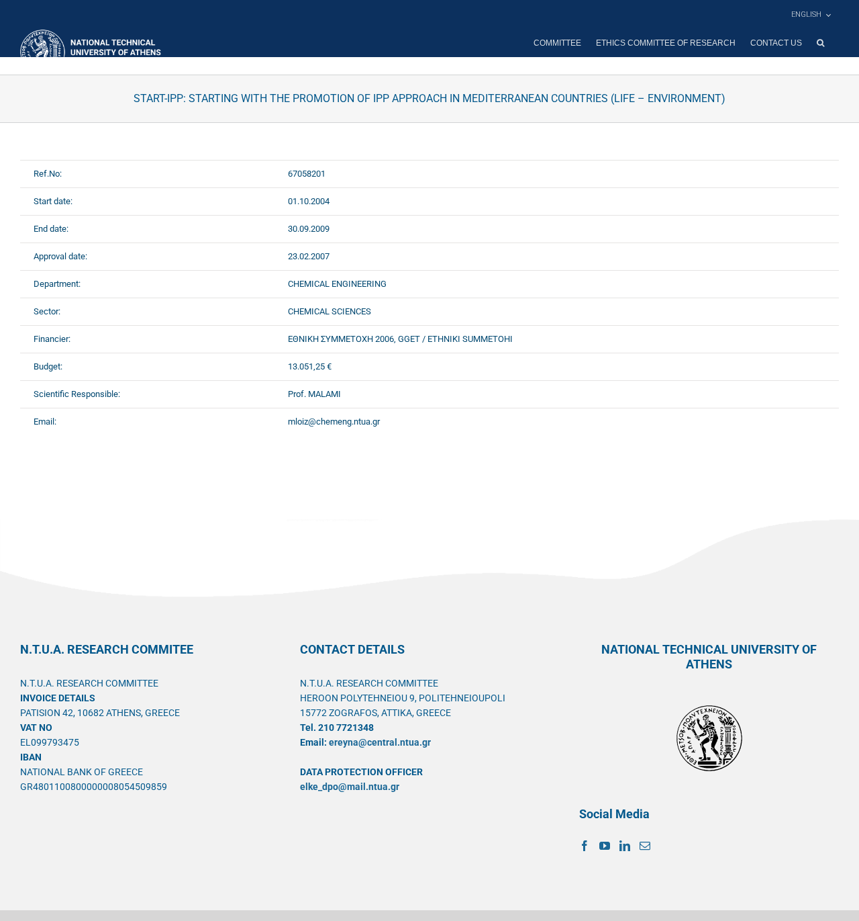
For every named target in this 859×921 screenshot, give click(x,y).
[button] (820, 43)
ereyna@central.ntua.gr (380, 742)
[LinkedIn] (624, 845)
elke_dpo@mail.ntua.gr (349, 786)
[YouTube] (604, 845)
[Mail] (645, 845)
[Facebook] (584, 845)
